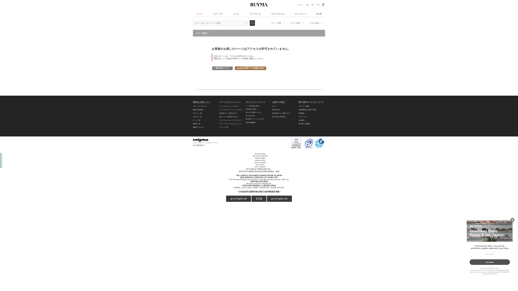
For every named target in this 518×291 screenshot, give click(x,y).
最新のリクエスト (199, 127)
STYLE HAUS (250, 116)
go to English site (238, 199)
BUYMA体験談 (250, 122)
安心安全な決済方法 (279, 116)
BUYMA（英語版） (305, 123)
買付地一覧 (196, 123)
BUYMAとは (276, 109)
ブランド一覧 (197, 113)
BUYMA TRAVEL (251, 109)
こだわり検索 (314, 23)
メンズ (236, 14)
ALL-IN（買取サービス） (254, 112)
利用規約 (302, 113)
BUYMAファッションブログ (255, 119)
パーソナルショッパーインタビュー (231, 109)
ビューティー (300, 14)
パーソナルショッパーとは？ (229, 106)
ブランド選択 (295, 23)
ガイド (274, 106)
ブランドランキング (199, 106)
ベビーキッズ (255, 14)
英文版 (259, 199)
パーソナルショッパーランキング (230, 120)
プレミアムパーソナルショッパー (230, 123)
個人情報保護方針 (199, 145)
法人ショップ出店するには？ (229, 116)
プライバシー (303, 116)
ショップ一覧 (223, 127)
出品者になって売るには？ (228, 113)
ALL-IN (319, 14)
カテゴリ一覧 (197, 116)
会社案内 (302, 120)
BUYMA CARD (252, 106)
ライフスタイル (277, 14)
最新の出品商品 (198, 109)
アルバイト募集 (304, 106)
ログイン (300, 5)
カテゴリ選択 (276, 23)
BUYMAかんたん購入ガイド (281, 113)
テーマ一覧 (196, 120)
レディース (218, 14)
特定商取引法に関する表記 (307, 109)
